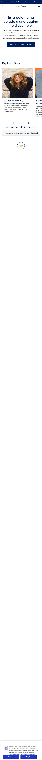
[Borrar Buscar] (33, 133)
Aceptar (28, 757)
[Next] (28, 123)
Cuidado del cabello (12, 101)
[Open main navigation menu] (39, 6)
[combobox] (21, 133)
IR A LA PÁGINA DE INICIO (21, 44)
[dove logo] (21, 6)
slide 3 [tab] (23, 123)
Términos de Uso (14, 754)
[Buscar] (37, 133)
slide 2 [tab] (21, 123)
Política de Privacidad (27, 754)
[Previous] (14, 123)
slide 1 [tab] (18, 123)
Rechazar (11, 757)
